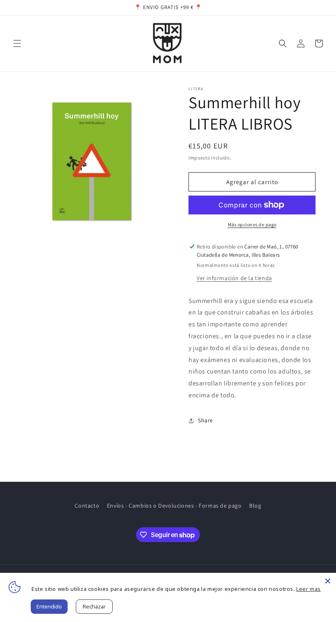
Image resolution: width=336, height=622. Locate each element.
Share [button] (205, 420)
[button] (17, 43)
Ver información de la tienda (234, 278)
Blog (255, 505)
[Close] (328, 581)
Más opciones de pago (252, 224)
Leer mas (308, 588)
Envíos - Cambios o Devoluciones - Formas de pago (174, 505)
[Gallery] (94, 160)
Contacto (87, 505)
